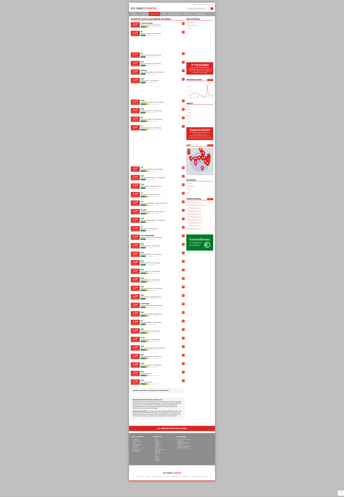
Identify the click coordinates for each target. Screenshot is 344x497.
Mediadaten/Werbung (183, 448)
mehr (209, 80)
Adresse (190, 183)
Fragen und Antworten (183, 443)
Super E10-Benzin (192, 25)
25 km (189, 118)
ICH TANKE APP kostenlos (184, 439)
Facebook (184, 8)
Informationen (199, 14)
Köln (156, 454)
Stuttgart (157, 460)
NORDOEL (144, 70)
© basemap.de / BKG (208, 174)
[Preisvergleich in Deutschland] (199, 250)
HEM (142, 62)
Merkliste (135, 448)
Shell (142, 244)
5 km (189, 107)
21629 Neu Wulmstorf (155, 186)
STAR (142, 109)
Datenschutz (209, 5)
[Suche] (212, 8)
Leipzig (157, 456)
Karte (164, 14)
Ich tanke (143, 8)
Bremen (157, 441)
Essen (156, 448)
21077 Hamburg (156, 33)
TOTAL (143, 338)
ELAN (142, 218)
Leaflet (201, 174)
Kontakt (194, 5)
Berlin (156, 439)
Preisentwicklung (137, 449)
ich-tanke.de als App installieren (172, 428)
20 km (189, 115)
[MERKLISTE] (208, 14)
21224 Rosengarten (156, 25)
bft (141, 32)
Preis (189, 192)
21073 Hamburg (157, 111)
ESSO (142, 253)
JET (142, 126)
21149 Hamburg (158, 119)
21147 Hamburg (161, 178)
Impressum (202, 5)
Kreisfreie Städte (137, 444)
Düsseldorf (158, 446)
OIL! (142, 53)
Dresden (157, 444)
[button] (202, 169)
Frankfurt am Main (160, 449)
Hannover (157, 453)
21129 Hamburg (156, 339)
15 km (189, 113)
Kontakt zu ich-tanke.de (183, 446)
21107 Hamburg (159, 72)
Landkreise (135, 446)
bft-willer (143, 210)
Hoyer (142, 79)
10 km (189, 110)
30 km (189, 121)
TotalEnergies (145, 304)
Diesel (189, 28)
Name (189, 189)
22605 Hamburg (194, 229)
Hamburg (157, 451)
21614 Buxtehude (159, 212)
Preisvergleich (136, 451)
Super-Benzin (191, 22)
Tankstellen (154, 14)
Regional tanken (175, 14)
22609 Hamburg (157, 322)
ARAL (142, 312)
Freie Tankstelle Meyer (147, 236)
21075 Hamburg (156, 280)
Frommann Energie (147, 23)
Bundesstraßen (137, 441)
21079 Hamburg (154, 81)
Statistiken (187, 14)
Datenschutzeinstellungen (198, 476)
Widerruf (185, 476)
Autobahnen (136, 439)
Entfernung (191, 186)
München (157, 458)
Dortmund (158, 443)
